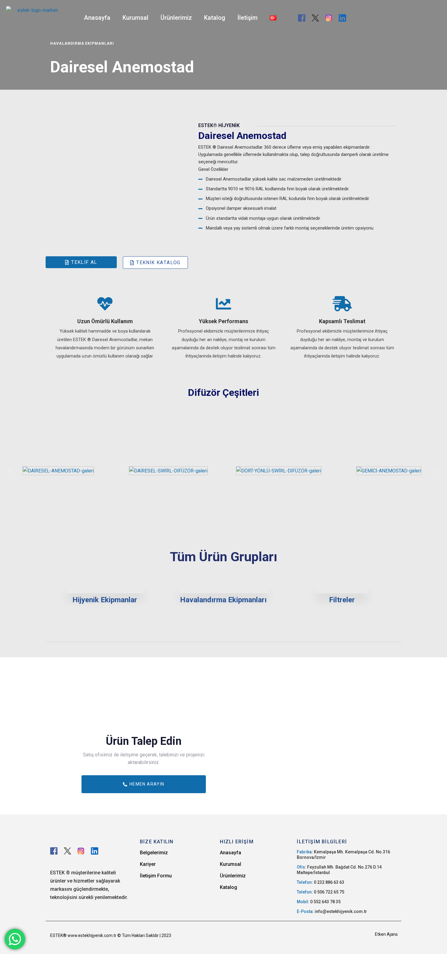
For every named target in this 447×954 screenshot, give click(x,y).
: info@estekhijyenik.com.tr (332, 911)
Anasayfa (97, 17)
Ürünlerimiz (176, 17)
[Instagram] (328, 18)
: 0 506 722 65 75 (320, 892)
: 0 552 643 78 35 (319, 901)
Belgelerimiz (154, 852)
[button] (10, 471)
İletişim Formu (156, 876)
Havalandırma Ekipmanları (223, 600)
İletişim (247, 17)
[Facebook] (301, 18)
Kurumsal (135, 17)
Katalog (214, 17)
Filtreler (342, 600)
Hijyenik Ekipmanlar (104, 600)
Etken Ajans (386, 934)
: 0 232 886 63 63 (320, 882)
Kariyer (148, 864)
